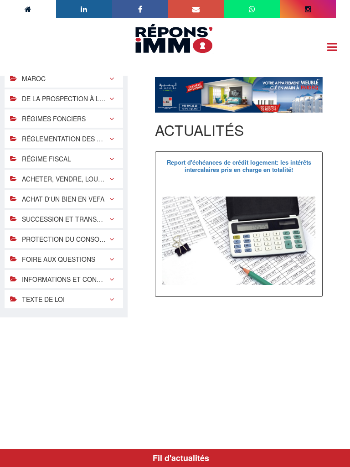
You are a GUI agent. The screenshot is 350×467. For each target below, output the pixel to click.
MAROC (34, 78)
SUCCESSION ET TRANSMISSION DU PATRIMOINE (72, 218)
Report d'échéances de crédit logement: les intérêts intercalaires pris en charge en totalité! (239, 165)
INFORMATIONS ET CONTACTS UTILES (72, 279)
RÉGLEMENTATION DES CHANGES (72, 138)
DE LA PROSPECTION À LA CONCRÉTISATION (72, 98)
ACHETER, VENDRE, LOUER (64, 178)
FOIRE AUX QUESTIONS (58, 259)
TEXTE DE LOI (43, 299)
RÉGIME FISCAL (46, 158)
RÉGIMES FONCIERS (54, 118)
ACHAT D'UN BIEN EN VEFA (63, 198)
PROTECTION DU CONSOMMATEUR (72, 239)
